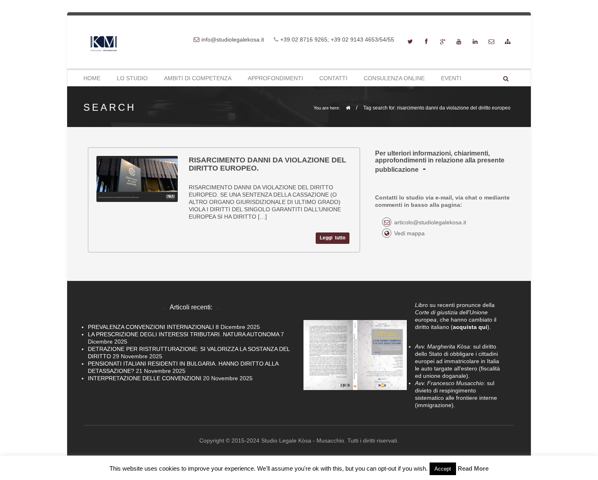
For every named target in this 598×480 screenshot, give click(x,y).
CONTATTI (333, 78)
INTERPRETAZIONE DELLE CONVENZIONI (144, 378)
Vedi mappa (409, 233)
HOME (91, 78)
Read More (473, 468)
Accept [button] (442, 469)
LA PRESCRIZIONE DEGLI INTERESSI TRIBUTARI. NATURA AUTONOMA (183, 334)
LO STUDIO (132, 78)
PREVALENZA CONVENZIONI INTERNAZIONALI (151, 327)
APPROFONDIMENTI (275, 78)
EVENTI (451, 78)
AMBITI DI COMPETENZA (197, 78)
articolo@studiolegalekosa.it (430, 222)
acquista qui (470, 327)
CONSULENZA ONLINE (394, 78)
